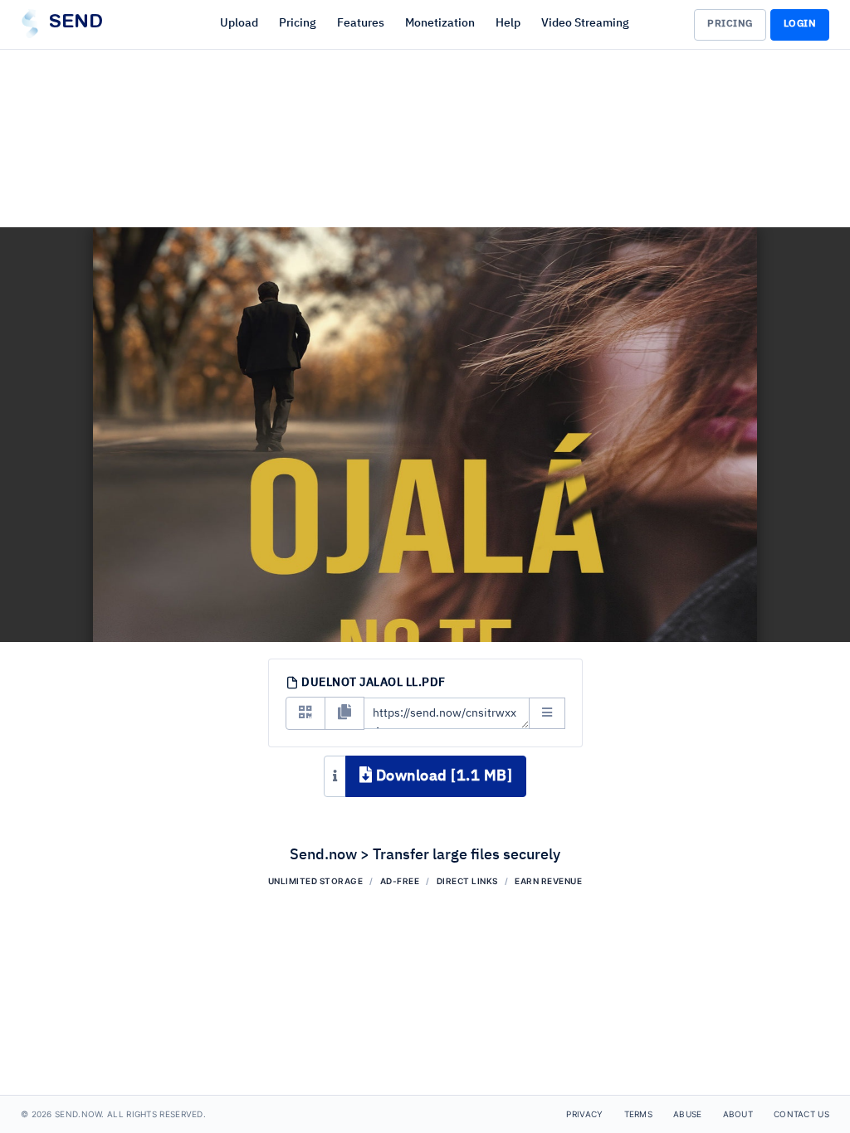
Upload (239, 23)
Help (508, 23)
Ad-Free (400, 881)
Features (360, 23)
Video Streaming (585, 23)
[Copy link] (344, 713)
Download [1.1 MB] (442, 776)
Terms (638, 1114)
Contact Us (801, 1114)
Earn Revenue (548, 881)
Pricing (297, 23)
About (738, 1114)
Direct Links (467, 881)
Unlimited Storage (316, 881)
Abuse (687, 1114)
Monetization (440, 23)
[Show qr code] (305, 713)
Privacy (584, 1114)
